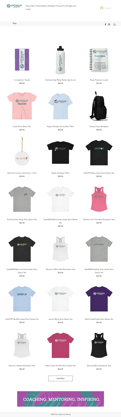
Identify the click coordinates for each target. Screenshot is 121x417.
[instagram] (109, 24)
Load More (60, 378)
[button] (114, 24)
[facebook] (105, 24)
